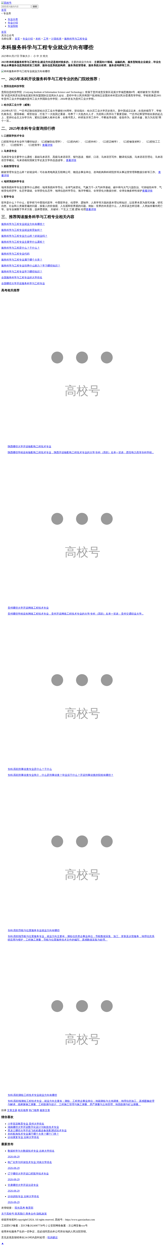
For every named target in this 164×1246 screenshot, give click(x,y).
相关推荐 (23, 1110)
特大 (45, 56)
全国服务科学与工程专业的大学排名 (21, 277)
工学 (46, 38)
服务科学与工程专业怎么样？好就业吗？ (24, 236)
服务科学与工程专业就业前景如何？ (21, 230)
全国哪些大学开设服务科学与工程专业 (23, 283)
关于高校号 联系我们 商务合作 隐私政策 (24, 1213)
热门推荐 (34, 1110)
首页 (3, 10)
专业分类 (13, 19)
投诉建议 (52, 1237)
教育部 (29, 1207)
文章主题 (12, 1110)
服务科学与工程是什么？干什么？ (20, 247)
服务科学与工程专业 (75, 38)
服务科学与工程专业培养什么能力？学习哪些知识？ (30, 265)
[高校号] (6, 2)
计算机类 (56, 38)
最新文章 (45, 1110)
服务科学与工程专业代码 (15, 253)
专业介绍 (13, 22)
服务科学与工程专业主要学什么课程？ (23, 242)
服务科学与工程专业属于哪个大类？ (21, 259)
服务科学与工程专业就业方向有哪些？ (23, 224)
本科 (38, 38)
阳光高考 (20, 1207)
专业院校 (13, 26)
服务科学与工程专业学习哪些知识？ (21, 271)
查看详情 (47, 145)
